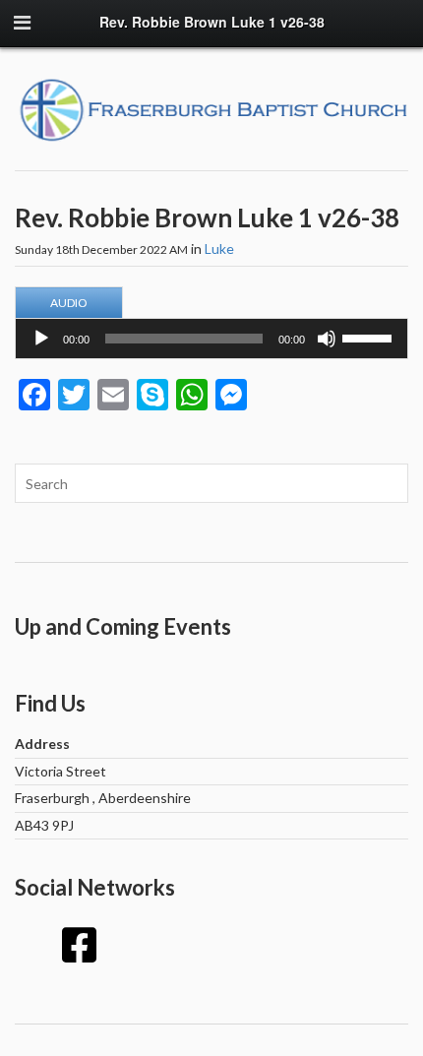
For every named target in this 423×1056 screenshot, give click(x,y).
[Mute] (326, 338)
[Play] (41, 338)
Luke (219, 248)
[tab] (69, 302)
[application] (211, 338)
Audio (69, 302)
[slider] (369, 336)
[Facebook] (78, 944)
